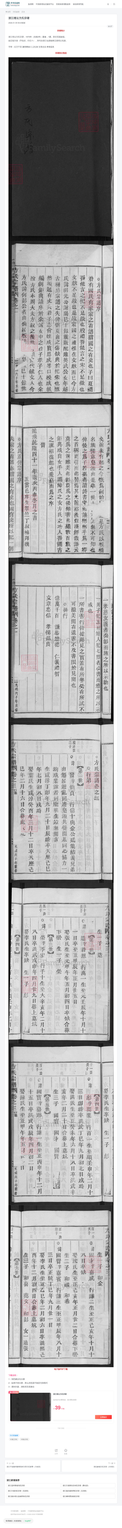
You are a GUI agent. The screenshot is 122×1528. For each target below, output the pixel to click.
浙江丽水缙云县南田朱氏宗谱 (19, 1496)
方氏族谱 (16, 11)
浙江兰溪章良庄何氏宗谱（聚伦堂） (76, 1485)
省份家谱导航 (78, 4)
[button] (114, 4)
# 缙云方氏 (24, 1439)
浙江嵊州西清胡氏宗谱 (71, 1496)
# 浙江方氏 (13, 1439)
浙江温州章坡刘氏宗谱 (16, 1485)
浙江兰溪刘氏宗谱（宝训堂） (19, 1491)
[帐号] (108, 4)
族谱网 (30, 4)
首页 (9, 11)
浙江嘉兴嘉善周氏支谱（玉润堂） (75, 1491)
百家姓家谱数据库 (63, 4)
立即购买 (103, 1417)
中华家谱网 (14, 1511)
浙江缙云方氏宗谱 (18, 18)
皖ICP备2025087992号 (18, 1514)
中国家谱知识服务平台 (45, 4)
